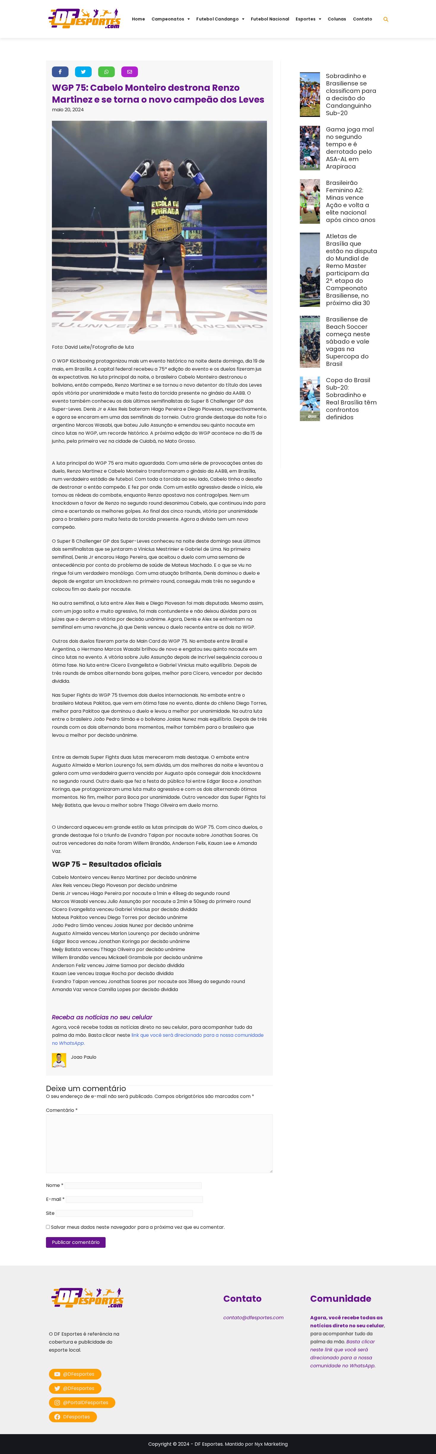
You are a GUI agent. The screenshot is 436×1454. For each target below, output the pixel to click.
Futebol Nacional (270, 19)
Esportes (306, 19)
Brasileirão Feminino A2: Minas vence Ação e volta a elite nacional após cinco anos (351, 201)
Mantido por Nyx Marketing (256, 1444)
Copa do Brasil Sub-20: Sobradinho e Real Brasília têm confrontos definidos (351, 398)
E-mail (55, 1199)
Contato (363, 19)
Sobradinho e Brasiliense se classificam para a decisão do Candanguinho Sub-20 (351, 94)
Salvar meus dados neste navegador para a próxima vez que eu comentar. (138, 1227)
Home (138, 19)
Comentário (62, 1110)
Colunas (337, 19)
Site (50, 1213)
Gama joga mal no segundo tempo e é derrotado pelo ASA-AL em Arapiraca (350, 148)
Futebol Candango (217, 19)
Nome (54, 1185)
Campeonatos (168, 19)
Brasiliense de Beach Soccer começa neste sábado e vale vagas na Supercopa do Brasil (348, 341)
